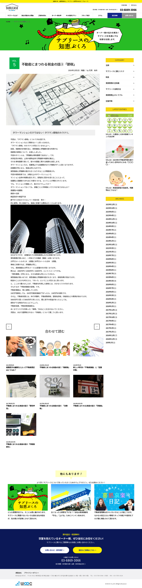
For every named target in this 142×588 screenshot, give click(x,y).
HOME (8, 21)
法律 (107, 65)
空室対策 (109, 101)
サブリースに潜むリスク (115, 71)
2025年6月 (110, 211)
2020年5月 (110, 262)
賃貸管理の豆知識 (112, 83)
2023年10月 (110, 244)
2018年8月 (110, 284)
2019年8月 (110, 270)
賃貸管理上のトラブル (114, 95)
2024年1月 (110, 240)
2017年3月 (110, 328)
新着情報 (124, 5)
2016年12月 (110, 335)
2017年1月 (110, 331)
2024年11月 (110, 219)
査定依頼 (114, 15)
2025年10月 (110, 208)
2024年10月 (110, 222)
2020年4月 (110, 266)
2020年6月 (110, 259)
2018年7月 (110, 288)
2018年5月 (110, 295)
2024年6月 (110, 233)
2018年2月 (110, 302)
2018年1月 (110, 306)
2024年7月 (110, 229)
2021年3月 (110, 251)
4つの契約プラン (71, 15)
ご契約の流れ (42, 15)
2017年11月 (110, 313)
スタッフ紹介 (86, 15)
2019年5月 (110, 280)
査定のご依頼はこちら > (87, 550)
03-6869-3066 (128, 10)
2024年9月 (110, 226)
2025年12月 (110, 204)
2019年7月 (110, 273)
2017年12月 (110, 310)
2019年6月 (110, 277)
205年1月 (109, 342)
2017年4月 (110, 324)
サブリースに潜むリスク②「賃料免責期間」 (97, 326)
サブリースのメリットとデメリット (9, 326)
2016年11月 (110, 339)
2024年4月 (110, 237)
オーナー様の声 (56, 15)
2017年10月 (110, 317)
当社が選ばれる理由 (27, 15)
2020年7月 (110, 255)
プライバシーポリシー (31, 573)
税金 (83, 70)
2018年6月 (110, 291)
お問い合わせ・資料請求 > (54, 550)
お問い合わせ (129, 15)
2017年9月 (110, 320)
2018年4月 (110, 299)
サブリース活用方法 (113, 89)
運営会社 (133, 5)
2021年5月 (110, 248)
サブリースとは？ (13, 15)
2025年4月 (110, 215)
